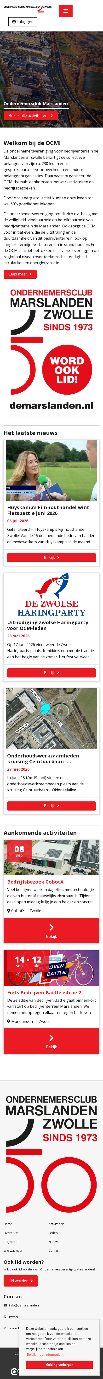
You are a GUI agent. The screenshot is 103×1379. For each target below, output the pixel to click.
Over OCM (11, 1233)
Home (8, 1224)
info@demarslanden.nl (25, 1305)
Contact (54, 1250)
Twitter (13, 1317)
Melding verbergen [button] (59, 1365)
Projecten (10, 1241)
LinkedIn (15, 1328)
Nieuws (54, 1241)
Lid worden (19, 1280)
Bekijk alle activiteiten (28, 115)
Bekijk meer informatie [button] (44, 1354)
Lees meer (18, 274)
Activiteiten (56, 1224)
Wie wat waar (13, 1250)
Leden (53, 1233)
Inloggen (25, 21)
